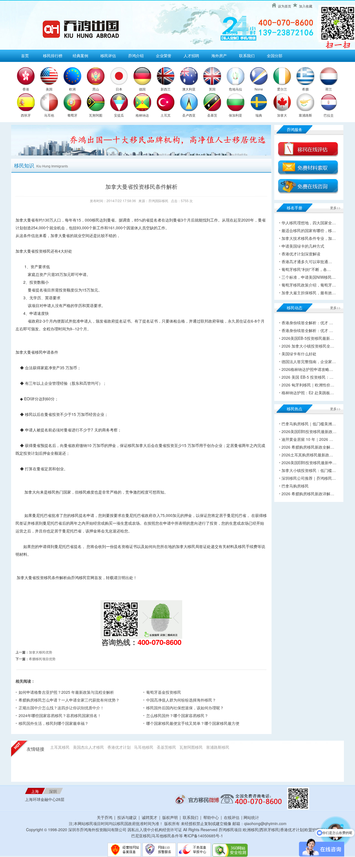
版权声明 (170, 817)
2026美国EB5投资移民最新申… (309, 462)
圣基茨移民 (166, 747)
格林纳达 (142, 115)
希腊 (305, 89)
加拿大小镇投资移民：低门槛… (309, 470)
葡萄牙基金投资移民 (163, 692)
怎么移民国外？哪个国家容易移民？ (177, 715)
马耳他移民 (143, 747)
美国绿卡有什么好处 (299, 353)
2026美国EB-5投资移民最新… (308, 338)
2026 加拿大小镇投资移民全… (308, 346)
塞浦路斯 (305, 115)
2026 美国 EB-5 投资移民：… (307, 377)
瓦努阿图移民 (191, 747)
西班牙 (26, 115)
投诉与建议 (127, 817)
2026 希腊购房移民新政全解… (308, 447)
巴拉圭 (329, 115)
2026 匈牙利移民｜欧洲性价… (308, 385)
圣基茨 (212, 115)
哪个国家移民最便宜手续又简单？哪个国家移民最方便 (192, 723)
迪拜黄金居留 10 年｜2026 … (307, 439)
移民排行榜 (52, 55)
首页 (25, 55)
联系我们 (247, 55)
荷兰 (328, 89)
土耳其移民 (60, 747)
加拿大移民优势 (40, 652)
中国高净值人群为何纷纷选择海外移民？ (181, 700)
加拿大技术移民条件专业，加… (309, 238)
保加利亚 (235, 115)
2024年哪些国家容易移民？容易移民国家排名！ (60, 715)
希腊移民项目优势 (42, 658)
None (259, 89)
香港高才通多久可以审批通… (307, 261)
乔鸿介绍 (136, 55)
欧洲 (72, 89)
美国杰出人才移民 (88, 747)
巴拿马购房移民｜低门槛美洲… (309, 423)
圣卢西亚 (189, 115)
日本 (119, 89)
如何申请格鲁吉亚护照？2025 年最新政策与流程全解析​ (66, 692)
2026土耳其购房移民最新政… (307, 455)
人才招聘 (191, 55)
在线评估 (232, 817)
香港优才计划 (119, 747)
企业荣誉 (163, 55)
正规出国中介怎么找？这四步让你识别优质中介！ (61, 707)
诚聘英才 (149, 817)
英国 (212, 89)
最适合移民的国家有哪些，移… (309, 230)
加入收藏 (305, 6)
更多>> (335, 207)
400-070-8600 (159, 642)
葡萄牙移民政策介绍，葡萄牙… (309, 285)
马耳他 (49, 115)
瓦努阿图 (95, 115)
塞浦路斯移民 (217, 747)
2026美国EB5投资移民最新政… (309, 431)
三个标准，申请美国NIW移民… (309, 277)
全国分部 (274, 55)
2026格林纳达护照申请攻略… (307, 369)
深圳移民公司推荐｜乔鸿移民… (309, 478)
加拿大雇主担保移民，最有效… (309, 292)
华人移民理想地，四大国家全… (309, 222)
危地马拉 (235, 89)
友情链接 (35, 749)
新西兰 (166, 89)
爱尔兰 (282, 89)
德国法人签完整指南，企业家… (309, 361)
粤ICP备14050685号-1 (203, 835)
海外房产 (219, 55)
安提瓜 (119, 115)
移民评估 (108, 55)
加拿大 (282, 115)
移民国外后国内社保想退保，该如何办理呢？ (185, 707)
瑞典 (258, 115)
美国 (49, 89)
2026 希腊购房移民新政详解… (308, 493)
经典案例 (80, 55)
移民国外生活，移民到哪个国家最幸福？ (53, 723)
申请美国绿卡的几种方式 (303, 246)
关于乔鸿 (104, 817)
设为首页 (284, 6)
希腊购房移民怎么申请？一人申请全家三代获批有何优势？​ (69, 700)
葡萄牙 (72, 115)
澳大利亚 (189, 89)
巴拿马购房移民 (295, 486)
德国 (142, 89)
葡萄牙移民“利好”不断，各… (306, 269)
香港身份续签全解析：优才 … (307, 322)
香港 (25, 89)
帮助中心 (211, 817)
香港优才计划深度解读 (301, 254)
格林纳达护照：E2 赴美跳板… (308, 392)
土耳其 (166, 115)
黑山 (95, 89)
